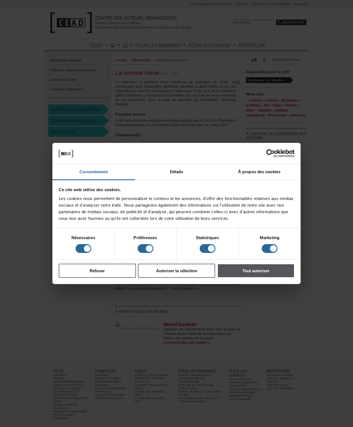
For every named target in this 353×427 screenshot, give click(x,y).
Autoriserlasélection (176, 270)
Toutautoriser (255, 270)
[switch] (145, 248)
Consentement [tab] (93, 171)
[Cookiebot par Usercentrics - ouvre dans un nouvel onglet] (270, 153)
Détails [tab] (176, 171)
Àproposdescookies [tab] (259, 171)
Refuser (97, 270)
